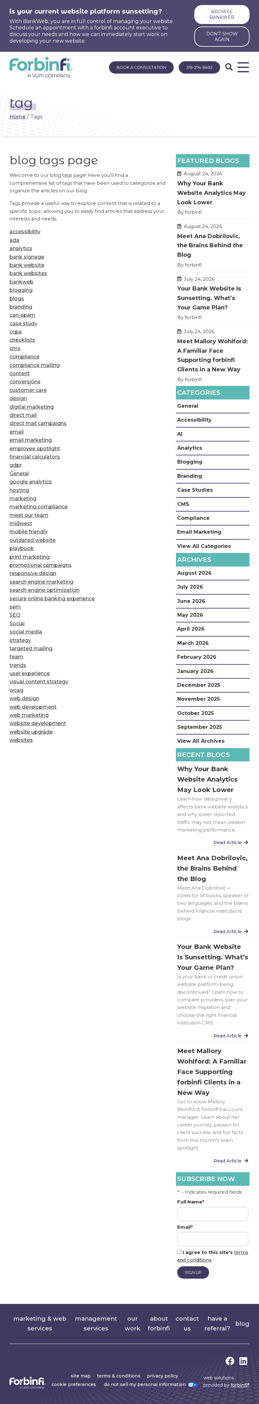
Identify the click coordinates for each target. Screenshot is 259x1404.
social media (25, 632)
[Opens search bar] (229, 67)
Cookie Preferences (73, 1384)
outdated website (32, 540)
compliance (24, 357)
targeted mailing (30, 648)
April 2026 (191, 629)
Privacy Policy (162, 1376)
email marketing (30, 440)
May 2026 (190, 615)
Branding (189, 476)
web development (33, 707)
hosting (19, 490)
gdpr (15, 465)
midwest (20, 523)
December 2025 (198, 685)
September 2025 (199, 727)
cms (15, 348)
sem (15, 607)
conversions (24, 382)
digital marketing (31, 407)
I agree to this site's (212, 1256)
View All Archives (201, 741)
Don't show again (222, 36)
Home (17, 117)
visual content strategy (38, 682)
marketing (22, 498)
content (19, 373)
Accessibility (194, 420)
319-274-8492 (199, 67)
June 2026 (191, 601)
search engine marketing (41, 582)
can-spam (22, 315)
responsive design (32, 573)
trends (17, 665)
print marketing (29, 557)
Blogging (189, 462)
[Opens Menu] (243, 67)
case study (23, 324)
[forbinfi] (41, 67)
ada (14, 240)
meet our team (28, 515)
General (19, 474)
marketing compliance (38, 507)
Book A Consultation (141, 67)
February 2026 (196, 657)
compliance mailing (34, 365)
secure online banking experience (52, 599)
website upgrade (31, 732)
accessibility (24, 232)
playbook (21, 548)
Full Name (190, 1202)
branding (20, 307)
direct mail (23, 415)
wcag (16, 690)
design (18, 398)
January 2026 (195, 671)
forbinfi (240, 1385)
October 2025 (195, 713)
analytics (20, 248)
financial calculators (34, 457)
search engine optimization (44, 590)
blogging (21, 290)
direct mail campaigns (38, 423)
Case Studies (195, 490)
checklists (22, 340)
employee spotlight (34, 449)
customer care (28, 390)
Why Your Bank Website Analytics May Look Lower (213, 195)
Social (17, 624)
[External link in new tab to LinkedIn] (243, 1362)
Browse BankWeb (221, 14)
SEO (15, 615)
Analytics (189, 448)
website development (37, 723)
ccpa (15, 332)
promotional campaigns (40, 565)
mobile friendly (28, 532)
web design (24, 698)
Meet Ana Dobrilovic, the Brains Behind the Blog (213, 248)
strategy (20, 640)
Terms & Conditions (119, 1376)
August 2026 (194, 573)
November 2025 (198, 699)
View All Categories (204, 546)
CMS (183, 504)
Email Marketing (199, 532)
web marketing (29, 715)
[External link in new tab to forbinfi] (230, 1362)
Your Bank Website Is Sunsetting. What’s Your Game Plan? (213, 301)
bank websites (28, 273)
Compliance (193, 518)
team (16, 657)
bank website (26, 265)
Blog (242, 1323)
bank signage (26, 257)
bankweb (21, 282)
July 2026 (190, 587)
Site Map (81, 1376)
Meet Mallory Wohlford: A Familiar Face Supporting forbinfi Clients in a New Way (213, 358)
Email (185, 1227)
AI (180, 434)
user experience (29, 673)
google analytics (30, 482)
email (16, 432)
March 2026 (193, 643)
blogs (16, 299)
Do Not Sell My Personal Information (145, 1384)
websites (21, 740)
